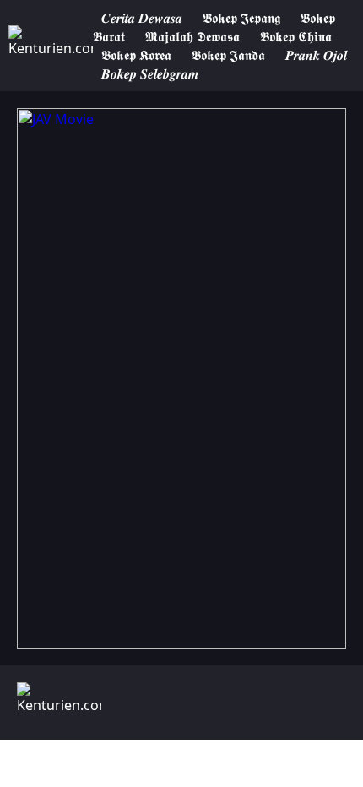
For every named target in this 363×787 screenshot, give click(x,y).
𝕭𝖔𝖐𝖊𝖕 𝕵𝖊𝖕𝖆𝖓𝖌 (241, 17)
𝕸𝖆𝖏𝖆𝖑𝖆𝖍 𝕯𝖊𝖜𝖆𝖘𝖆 (194, 36)
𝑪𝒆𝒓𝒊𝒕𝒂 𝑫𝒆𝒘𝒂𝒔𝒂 (141, 17)
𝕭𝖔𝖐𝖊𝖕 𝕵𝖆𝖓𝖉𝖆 (228, 55)
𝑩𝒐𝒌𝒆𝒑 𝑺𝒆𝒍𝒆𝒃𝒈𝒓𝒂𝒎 (149, 73)
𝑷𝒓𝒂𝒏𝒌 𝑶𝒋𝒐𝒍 (316, 55)
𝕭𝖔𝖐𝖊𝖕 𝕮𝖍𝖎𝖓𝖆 (296, 36)
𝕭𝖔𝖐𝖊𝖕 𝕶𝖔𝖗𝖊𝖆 (136, 55)
